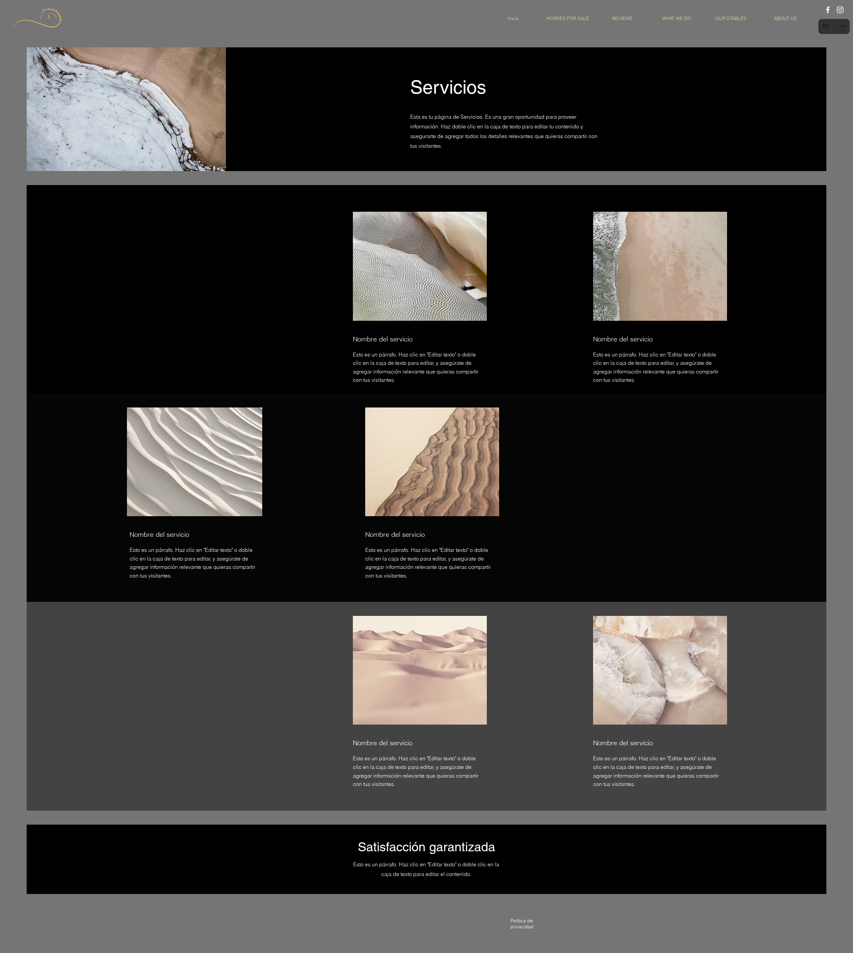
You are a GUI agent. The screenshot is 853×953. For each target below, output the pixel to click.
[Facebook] (827, 9)
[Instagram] (840, 9)
